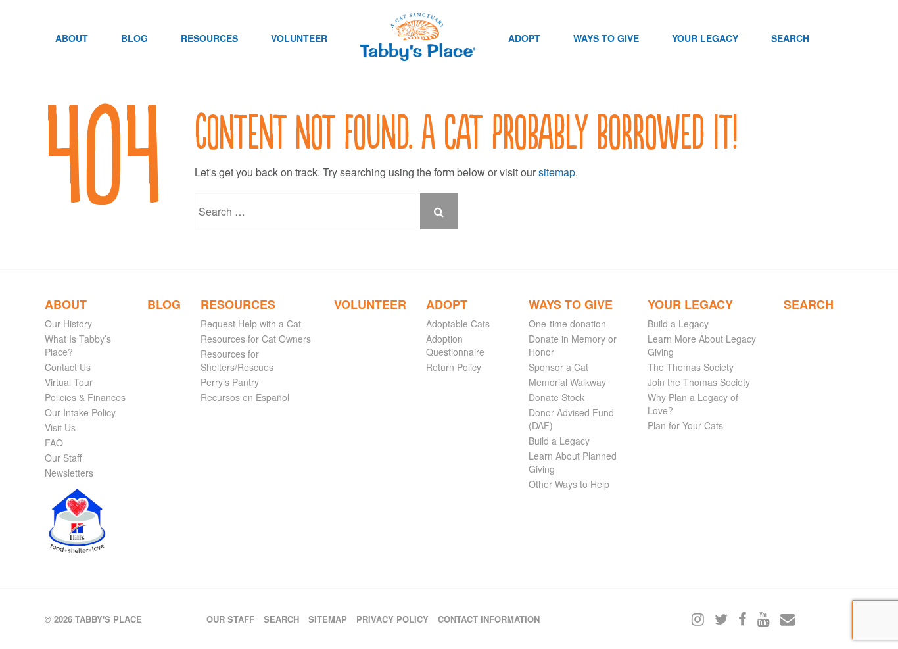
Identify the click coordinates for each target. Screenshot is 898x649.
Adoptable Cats (458, 323)
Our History (68, 323)
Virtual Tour (69, 382)
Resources (209, 38)
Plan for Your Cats (685, 425)
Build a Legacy (559, 440)
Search (790, 38)
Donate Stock (556, 397)
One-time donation (567, 323)
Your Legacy (705, 38)
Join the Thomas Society (699, 382)
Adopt (524, 38)
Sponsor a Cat (558, 366)
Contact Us (68, 366)
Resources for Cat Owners (256, 338)
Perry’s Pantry (230, 382)
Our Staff (63, 457)
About (71, 38)
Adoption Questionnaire (455, 345)
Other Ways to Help (569, 484)
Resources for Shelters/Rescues (237, 360)
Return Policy (453, 366)
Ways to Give (606, 38)
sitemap (556, 172)
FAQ (54, 442)
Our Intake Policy (80, 412)
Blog (134, 38)
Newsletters (69, 472)
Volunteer (299, 38)
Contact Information (489, 619)
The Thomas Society (691, 366)
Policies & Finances (85, 397)
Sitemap (327, 619)
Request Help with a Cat (251, 323)
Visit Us (60, 427)
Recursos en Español (245, 397)
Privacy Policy (392, 619)
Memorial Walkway (567, 382)
